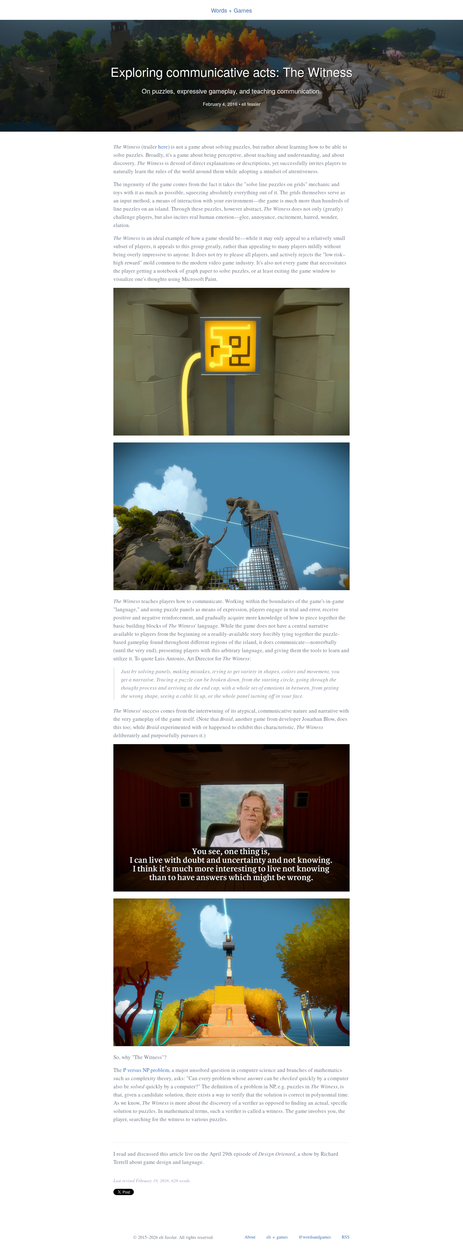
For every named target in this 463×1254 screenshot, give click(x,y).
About (249, 1237)
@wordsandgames (315, 1237)
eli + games (277, 1237)
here (163, 146)
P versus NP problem (146, 1070)
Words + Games (231, 10)
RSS (346, 1237)
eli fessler (251, 104)
